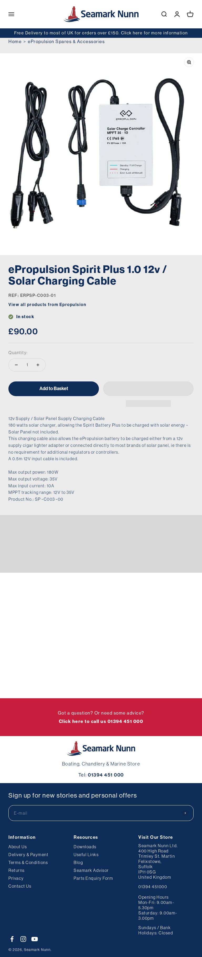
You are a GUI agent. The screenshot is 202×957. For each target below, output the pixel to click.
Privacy (16, 878)
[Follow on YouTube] (34, 939)
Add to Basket (53, 388)
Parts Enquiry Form (93, 878)
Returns (16, 870)
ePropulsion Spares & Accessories (66, 41)
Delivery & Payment (28, 854)
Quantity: (18, 352)
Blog (78, 862)
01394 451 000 (106, 775)
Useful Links (86, 854)
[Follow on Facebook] (12, 939)
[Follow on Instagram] (23, 939)
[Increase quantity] (38, 365)
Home (15, 41)
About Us (17, 846)
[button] (148, 388)
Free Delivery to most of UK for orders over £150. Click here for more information (101, 32)
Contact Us (19, 886)
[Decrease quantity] (16, 365)
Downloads (85, 846)
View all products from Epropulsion (47, 304)
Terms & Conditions (28, 862)
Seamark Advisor (91, 870)
